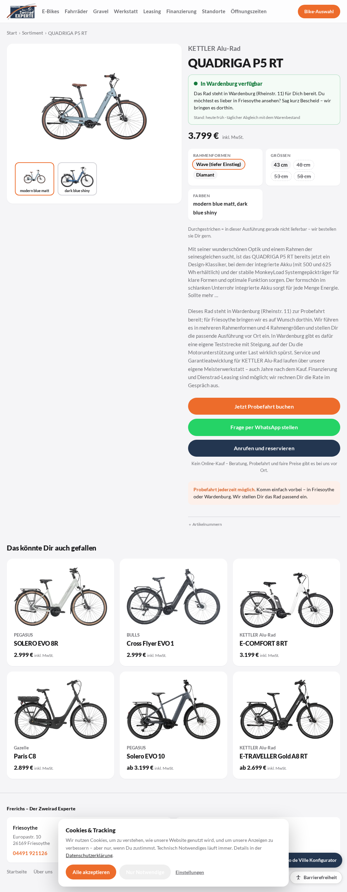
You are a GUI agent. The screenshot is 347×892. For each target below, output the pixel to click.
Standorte (213, 11)
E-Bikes (50, 11)
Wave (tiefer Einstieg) (218, 164)
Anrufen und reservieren (264, 448)
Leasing (152, 11)
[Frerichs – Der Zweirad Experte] (22, 11)
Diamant (205, 175)
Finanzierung (181, 11)
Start (12, 33)
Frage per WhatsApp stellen (264, 427)
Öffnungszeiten (249, 11)
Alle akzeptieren (91, 872)
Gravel (100, 11)
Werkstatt (126, 11)
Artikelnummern (207, 524)
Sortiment (32, 33)
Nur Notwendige (145, 872)
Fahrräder (76, 11)
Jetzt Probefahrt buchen (264, 406)
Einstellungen (190, 872)
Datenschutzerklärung (89, 855)
